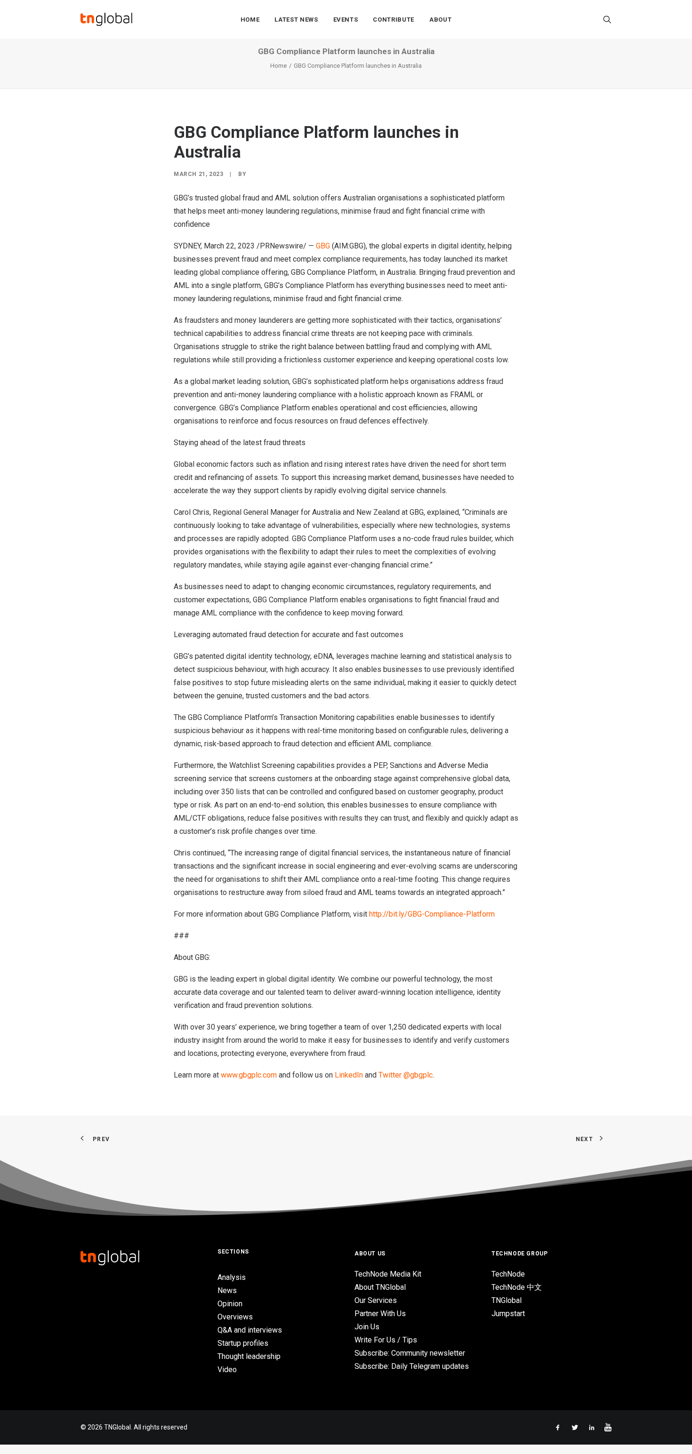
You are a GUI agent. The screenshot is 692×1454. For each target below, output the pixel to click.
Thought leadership (249, 1356)
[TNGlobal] (106, 19)
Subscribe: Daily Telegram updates (411, 1366)
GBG (323, 245)
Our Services (375, 1300)
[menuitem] (250, 19)
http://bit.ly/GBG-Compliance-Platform (432, 914)
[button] (607, 19)
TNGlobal (506, 1300)
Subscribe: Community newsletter (409, 1353)
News (227, 1290)
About (440, 19)
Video (227, 1369)
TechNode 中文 (516, 1287)
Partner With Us (380, 1313)
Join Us (366, 1326)
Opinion (229, 1303)
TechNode (508, 1274)
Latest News (296, 19)
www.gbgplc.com (249, 1075)
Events (345, 19)
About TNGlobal (380, 1287)
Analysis (231, 1277)
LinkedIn (349, 1075)
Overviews (235, 1316)
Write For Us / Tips (385, 1339)
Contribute (393, 19)
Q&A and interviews (249, 1330)
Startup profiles (242, 1343)
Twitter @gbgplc (405, 1075)
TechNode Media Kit (387, 1274)
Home (250, 19)
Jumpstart (508, 1313)
